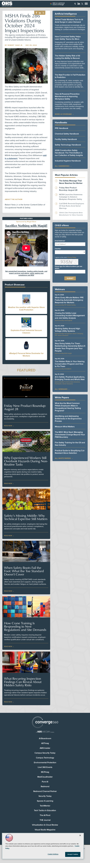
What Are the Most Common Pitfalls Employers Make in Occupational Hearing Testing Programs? (68, 407)
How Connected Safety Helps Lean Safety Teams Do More (68, 37)
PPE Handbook (61, 128)
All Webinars (61, 389)
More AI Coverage (63, 114)
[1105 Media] (45, 731)
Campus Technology (45, 758)
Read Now (8, 426)
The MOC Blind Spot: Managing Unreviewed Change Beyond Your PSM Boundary (70, 434)
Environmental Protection (45, 762)
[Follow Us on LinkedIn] (79, 3)
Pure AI (45, 781)
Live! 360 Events (45, 767)
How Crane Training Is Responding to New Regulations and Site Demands (25, 626)
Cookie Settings (53, 854)
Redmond (45, 786)
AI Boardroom (45, 738)
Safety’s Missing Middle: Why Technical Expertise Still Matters (25, 517)
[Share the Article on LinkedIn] (39, 12)
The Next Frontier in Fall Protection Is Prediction (70, 76)
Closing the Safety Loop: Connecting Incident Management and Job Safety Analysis (70, 315)
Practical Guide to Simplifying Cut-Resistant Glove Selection (70, 451)
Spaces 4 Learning (45, 801)
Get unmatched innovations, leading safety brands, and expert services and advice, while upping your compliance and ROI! (26, 273)
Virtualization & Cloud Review (45, 825)
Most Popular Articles (66, 175)
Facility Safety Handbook (66, 139)
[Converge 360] (45, 722)
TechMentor (45, 806)
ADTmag (45, 743)
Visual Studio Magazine (45, 829)
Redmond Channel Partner (45, 791)
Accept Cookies (73, 854)
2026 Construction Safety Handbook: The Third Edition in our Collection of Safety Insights (69, 153)
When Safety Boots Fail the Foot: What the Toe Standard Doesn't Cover (24, 571)
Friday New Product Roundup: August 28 (25, 407)
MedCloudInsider (45, 777)
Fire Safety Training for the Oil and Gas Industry (70, 443)
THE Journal (45, 820)
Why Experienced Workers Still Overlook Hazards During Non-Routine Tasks (26, 461)
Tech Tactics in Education (45, 810)
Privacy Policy (72, 257)
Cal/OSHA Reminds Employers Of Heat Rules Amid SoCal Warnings (71, 205)
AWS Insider (45, 748)
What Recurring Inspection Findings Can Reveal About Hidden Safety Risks (22, 682)
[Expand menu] (86, 4)
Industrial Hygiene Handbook (68, 161)
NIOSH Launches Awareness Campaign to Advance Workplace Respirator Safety (70, 196)
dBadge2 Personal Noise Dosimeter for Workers (26, 354)
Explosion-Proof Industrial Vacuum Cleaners (26, 331)
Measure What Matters (65, 426)
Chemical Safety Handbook (67, 134)
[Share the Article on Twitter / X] (43, 12)
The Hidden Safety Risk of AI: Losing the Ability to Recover (67, 56)
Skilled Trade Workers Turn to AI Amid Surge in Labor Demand (69, 20)
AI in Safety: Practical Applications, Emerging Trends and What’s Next (70, 378)
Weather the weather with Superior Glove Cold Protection (26, 308)
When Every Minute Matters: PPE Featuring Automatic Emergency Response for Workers (69, 300)
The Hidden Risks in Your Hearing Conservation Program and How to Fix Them (69, 364)
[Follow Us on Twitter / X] (82, 4)
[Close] (80, 835)
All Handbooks (62, 166)
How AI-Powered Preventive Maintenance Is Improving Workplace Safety (67, 96)
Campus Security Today (45, 753)
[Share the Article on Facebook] (35, 12)
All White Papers (63, 458)
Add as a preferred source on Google (59, 3)
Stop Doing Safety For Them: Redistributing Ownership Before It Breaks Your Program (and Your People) (70, 347)
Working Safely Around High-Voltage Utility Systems (68, 329)
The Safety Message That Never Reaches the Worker (70, 182)
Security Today (45, 796)
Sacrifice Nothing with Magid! (26, 225)
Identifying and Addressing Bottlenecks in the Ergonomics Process (68, 418)
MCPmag (45, 772)
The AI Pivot (45, 815)
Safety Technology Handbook (68, 145)
